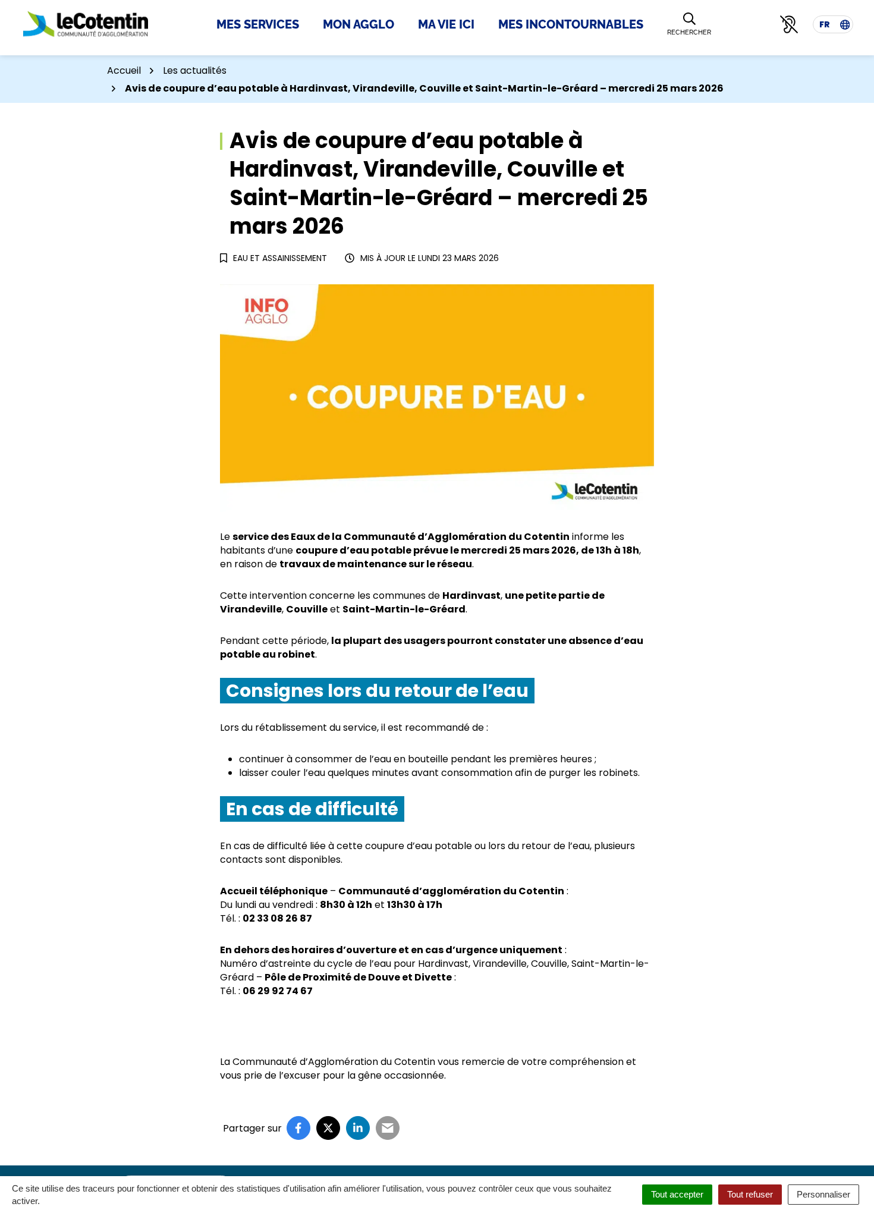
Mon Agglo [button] (358, 24)
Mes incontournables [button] (570, 24)
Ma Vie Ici (446, 24)
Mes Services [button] (257, 24)
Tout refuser (750, 1194)
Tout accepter (677, 1194)
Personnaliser (823, 1194)
